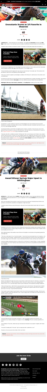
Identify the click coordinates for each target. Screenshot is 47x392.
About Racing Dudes (36, 368)
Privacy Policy (23, 386)
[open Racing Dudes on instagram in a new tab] (10, 364)
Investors (34, 375)
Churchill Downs (9, 142)
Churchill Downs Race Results (19, 142)
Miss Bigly (17, 144)
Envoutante (28, 142)
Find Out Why (7, 61)
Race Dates (34, 370)
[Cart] (42, 4)
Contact (34, 377)
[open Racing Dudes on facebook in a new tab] (3, 364)
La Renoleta (8, 144)
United (11, 335)
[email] (23, 36)
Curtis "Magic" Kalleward (24, 188)
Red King (30, 333)
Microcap (13, 144)
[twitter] (22, 190)
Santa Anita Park (35, 333)
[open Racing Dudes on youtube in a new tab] (13, 364)
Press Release (24, 34)
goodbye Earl (33, 142)
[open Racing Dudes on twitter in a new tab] (6, 364)
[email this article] (29, 40)
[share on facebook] (22, 40)
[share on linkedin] (26, 40)
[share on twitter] (24, 40)
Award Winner (13, 333)
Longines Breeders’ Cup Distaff (9, 131)
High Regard (39, 142)
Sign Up (23, 359)
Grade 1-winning (16, 137)
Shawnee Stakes (28, 144)
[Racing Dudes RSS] (21, 364)
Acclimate (8, 333)
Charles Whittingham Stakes (22, 333)
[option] (23, 1)
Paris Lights (22, 144)
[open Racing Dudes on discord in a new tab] (17, 364)
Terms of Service (23, 388)
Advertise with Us (36, 373)
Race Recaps (23, 22)
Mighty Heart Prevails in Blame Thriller (24, 346)
